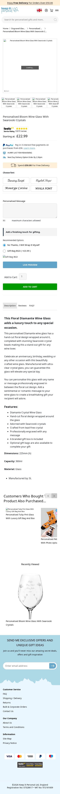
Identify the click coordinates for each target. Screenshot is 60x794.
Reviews (22, 305)
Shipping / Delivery (12, 698)
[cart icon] (51, 10)
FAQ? (31, 305)
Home (5, 28)
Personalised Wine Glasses (36, 28)
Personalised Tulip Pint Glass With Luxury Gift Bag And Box (20, 516)
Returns (7, 702)
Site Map (7, 738)
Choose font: (8, 196)
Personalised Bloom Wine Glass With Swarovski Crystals (29, 623)
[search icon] (55, 19)
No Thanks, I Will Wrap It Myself (23, 244)
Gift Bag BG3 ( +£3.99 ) (19, 250)
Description (10, 305)
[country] (39, 10)
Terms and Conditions (13, 727)
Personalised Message (14, 201)
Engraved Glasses (18, 28)
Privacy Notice (10, 743)
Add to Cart (30, 286)
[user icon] (46, 10)
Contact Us (8, 711)
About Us (7, 722)
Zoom (7, 91)
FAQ (5, 693)
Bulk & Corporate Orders (15, 706)
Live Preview (30, 264)
